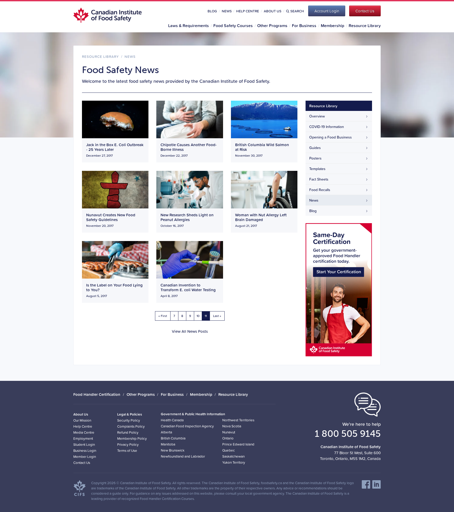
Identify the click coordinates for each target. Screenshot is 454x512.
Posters (315, 158)
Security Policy (128, 420)
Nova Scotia (231, 425)
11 (206, 316)
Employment (83, 438)
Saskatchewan (233, 456)
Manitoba (168, 444)
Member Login (84, 456)
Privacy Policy (128, 444)
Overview (317, 116)
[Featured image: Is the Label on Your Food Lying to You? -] (115, 259)
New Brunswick (172, 450)
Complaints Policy (131, 426)
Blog (212, 11)
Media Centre (83, 432)
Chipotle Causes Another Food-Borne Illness (189, 147)
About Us (272, 11)
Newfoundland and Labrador (183, 456)
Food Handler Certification (96, 394)
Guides (315, 147)
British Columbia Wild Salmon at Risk (262, 147)
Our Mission (82, 420)
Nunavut (228, 431)
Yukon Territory (233, 462)
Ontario (228, 438)
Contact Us (81, 462)
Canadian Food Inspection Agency (187, 425)
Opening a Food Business (330, 137)
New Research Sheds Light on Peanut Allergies (187, 217)
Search (297, 11)
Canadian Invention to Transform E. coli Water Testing (188, 287)
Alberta (166, 431)
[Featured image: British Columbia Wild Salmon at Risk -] (264, 119)
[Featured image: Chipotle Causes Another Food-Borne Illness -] (189, 119)
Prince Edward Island (238, 444)
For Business (304, 25)
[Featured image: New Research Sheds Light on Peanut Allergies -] (189, 189)
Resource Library (365, 25)
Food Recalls (319, 189)
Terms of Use (127, 450)
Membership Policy (132, 438)
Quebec (228, 450)
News (227, 11)
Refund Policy (127, 432)
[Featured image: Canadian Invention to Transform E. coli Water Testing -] (189, 259)
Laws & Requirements (188, 25)
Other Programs (272, 25)
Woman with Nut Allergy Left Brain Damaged (261, 217)
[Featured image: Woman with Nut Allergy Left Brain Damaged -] (264, 189)
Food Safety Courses (233, 25)
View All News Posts (190, 331)
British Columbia (173, 438)
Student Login (84, 444)
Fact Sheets (318, 179)
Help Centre (247, 11)
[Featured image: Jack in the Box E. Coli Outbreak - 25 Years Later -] (115, 119)
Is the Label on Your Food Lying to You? (114, 287)
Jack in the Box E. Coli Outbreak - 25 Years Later (114, 147)
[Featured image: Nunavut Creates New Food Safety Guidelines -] (115, 189)
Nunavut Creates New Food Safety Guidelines (110, 217)
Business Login (84, 450)
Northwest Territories (238, 419)
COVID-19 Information (326, 126)
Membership (332, 25)
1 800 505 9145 (348, 433)
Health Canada (172, 419)
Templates (317, 168)
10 (198, 316)
